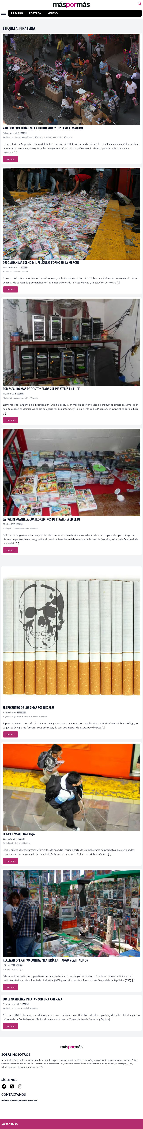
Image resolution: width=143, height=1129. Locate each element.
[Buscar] (139, 3)
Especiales (21, 712)
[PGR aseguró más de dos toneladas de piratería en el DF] (71, 342)
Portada (35, 13)
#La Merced (8, 271)
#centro (18, 137)
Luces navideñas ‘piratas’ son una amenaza (32, 999)
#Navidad (25, 1008)
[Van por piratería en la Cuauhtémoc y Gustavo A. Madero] (71, 79)
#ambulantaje (8, 843)
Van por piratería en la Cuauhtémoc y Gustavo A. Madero (43, 128)
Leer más (11, 159)
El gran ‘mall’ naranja (19, 833)
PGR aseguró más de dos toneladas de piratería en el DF (41, 388)
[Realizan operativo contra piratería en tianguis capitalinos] (71, 913)
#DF (27, 398)
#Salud (44, 716)
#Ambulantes (8, 137)
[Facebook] (4, 1086)
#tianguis (19, 969)
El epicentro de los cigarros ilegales (28, 707)
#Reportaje (36, 716)
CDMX (23, 133)
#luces (17, 1008)
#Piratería (68, 137)
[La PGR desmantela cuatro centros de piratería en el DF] (71, 472)
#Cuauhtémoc (28, 137)
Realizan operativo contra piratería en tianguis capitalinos (45, 960)
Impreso (52, 13)
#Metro (18, 843)
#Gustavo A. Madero (44, 137)
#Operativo (58, 137)
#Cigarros (7, 716)
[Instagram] (20, 1086)
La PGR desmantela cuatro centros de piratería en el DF (41, 519)
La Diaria (17, 13)
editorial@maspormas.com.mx (19, 1100)
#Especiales (16, 716)
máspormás (9, 1124)
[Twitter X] (12, 1086)
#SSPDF (25, 271)
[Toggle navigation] (3, 13)
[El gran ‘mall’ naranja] (71, 787)
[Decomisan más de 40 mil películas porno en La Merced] (71, 213)
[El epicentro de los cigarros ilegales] (71, 636)
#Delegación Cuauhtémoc (14, 398)
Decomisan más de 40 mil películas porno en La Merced (41, 262)
